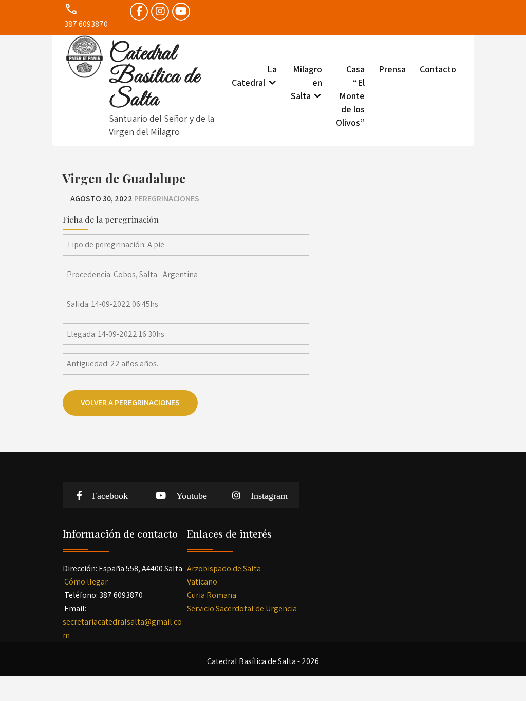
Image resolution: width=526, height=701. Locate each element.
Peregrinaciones (166, 198)
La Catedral (254, 75)
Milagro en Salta (307, 82)
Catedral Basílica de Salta (154, 77)
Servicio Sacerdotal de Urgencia (242, 608)
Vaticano (202, 581)
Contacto (438, 69)
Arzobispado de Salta (224, 568)
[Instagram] (160, 12)
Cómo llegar (86, 581)
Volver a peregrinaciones (130, 402)
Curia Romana (211, 595)
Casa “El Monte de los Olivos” (350, 95)
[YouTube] (181, 12)
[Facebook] (139, 12)
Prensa (392, 69)
